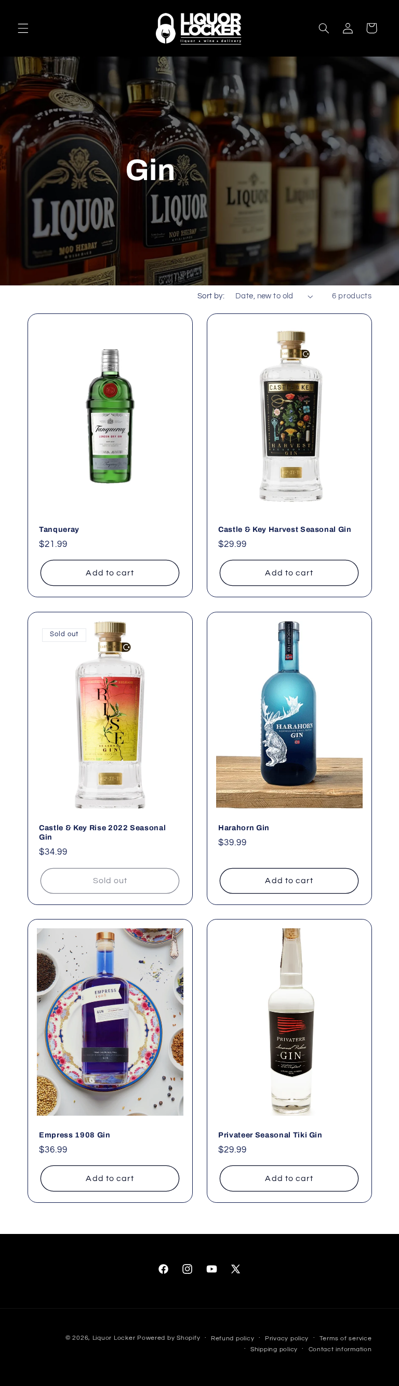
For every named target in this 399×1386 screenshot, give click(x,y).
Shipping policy (274, 1349)
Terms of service (346, 1338)
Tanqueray (59, 529)
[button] (23, 28)
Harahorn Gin (244, 827)
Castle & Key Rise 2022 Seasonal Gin (102, 832)
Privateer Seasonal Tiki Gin (270, 1135)
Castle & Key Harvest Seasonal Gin (285, 529)
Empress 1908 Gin (75, 1135)
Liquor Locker (114, 1338)
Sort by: (210, 296)
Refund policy (233, 1338)
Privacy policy (287, 1338)
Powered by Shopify (168, 1338)
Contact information (340, 1349)
